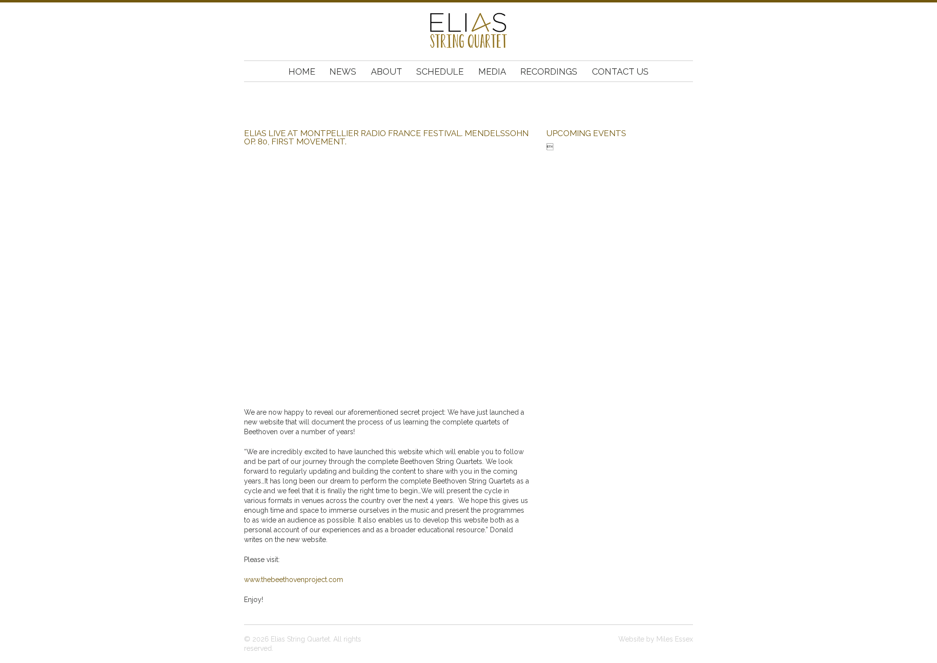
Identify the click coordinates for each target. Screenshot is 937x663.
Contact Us (620, 71)
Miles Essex (674, 639)
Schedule (440, 71)
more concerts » (573, 156)
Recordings (548, 71)
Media (492, 71)
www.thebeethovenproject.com (293, 579)
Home (301, 71)
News (342, 71)
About (386, 71)
